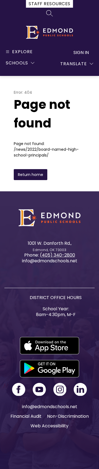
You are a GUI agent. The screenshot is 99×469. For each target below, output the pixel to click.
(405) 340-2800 (57, 255)
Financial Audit (26, 416)
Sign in (81, 52)
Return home (30, 174)
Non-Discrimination (68, 416)
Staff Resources (49, 4)
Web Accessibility (49, 426)
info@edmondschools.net (49, 406)
